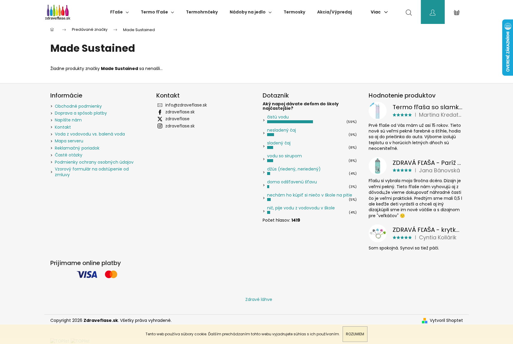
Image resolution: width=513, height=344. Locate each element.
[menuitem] (119, 12)
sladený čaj (278, 143)
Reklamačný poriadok (77, 148)
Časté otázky (68, 155)
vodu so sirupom (284, 156)
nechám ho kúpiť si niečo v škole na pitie (309, 195)
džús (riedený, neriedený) (294, 169)
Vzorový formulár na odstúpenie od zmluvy (92, 172)
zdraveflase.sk (180, 112)
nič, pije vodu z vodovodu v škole (301, 208)
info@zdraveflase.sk (186, 105)
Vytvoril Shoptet (446, 320)
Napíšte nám (68, 120)
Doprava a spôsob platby (81, 113)
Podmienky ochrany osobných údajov (94, 162)
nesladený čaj (281, 130)
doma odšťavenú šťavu (292, 182)
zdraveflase (177, 119)
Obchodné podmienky (78, 106)
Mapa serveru (69, 141)
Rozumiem (355, 334)
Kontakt (63, 127)
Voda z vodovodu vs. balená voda (90, 134)
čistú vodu (278, 117)
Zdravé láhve (258, 299)
